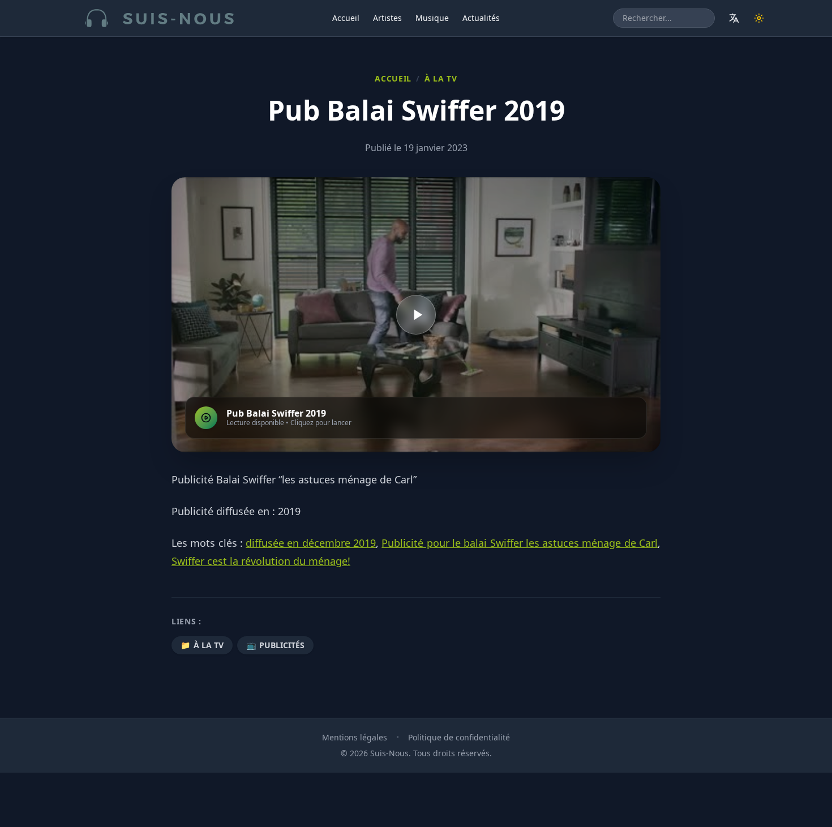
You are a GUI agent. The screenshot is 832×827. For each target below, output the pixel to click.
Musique (432, 17)
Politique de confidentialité (459, 737)
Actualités (481, 17)
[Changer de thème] (759, 18)
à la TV (440, 78)
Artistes (387, 17)
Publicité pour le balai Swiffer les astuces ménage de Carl (519, 543)
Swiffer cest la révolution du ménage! (260, 561)
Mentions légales (354, 737)
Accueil (345, 17)
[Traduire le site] (734, 18)
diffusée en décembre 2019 (311, 543)
